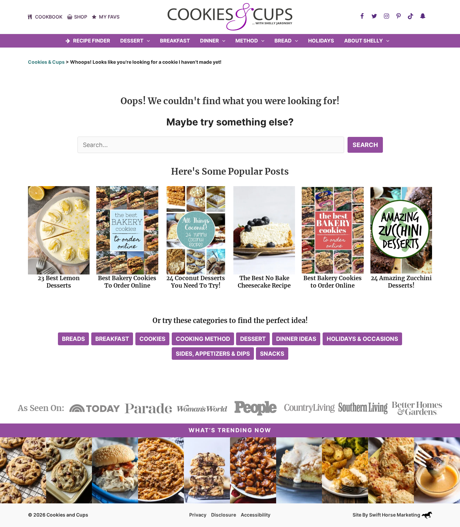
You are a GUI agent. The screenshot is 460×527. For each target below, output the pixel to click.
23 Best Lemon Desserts (59, 281)
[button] (146, 41)
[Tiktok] (410, 16)
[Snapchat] (423, 16)
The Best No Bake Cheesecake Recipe (264, 281)
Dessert (131, 40)
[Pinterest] (398, 16)
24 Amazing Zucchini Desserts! (401, 281)
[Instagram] (386, 16)
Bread (283, 40)
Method (246, 40)
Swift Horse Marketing (395, 515)
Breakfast (175, 40)
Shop (80, 17)
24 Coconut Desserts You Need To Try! (195, 281)
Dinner (209, 40)
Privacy (197, 515)
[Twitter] (374, 16)
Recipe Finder (91, 40)
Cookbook (48, 17)
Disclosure (223, 515)
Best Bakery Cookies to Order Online (332, 281)
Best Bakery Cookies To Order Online (127, 281)
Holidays (321, 40)
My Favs (109, 17)
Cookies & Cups (46, 62)
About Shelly (363, 40)
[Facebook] (362, 16)
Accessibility (255, 515)
